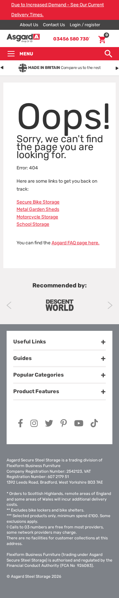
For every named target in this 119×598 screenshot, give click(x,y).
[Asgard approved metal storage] (59, 305)
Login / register (85, 24)
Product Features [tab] (36, 391)
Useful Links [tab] (29, 341)
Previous (9, 305)
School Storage (33, 224)
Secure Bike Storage (38, 202)
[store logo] (23, 38)
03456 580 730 (71, 39)
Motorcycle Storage (37, 217)
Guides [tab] (22, 358)
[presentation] (2, 66)
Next (109, 305)
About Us (29, 24)
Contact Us (54, 24)
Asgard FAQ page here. (75, 243)
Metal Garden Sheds (38, 209)
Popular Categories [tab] (38, 375)
